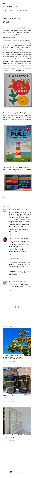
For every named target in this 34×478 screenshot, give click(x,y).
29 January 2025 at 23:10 (20, 209)
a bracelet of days (11, 7)
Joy (10, 281)
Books (8, 200)
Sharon (11, 238)
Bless (10, 209)
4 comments (11, 361)
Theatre (19, 10)
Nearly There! (10, 437)
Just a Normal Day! (12, 358)
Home (5, 10)
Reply (10, 234)
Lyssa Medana (13, 258)
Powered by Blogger (18, 472)
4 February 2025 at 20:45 (19, 281)
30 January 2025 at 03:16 (21, 238)
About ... (12, 10)
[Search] (30, 3)
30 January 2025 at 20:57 (16, 260)
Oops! (5, 398)
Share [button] (4, 197)
